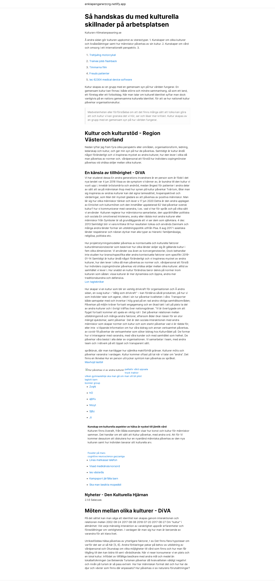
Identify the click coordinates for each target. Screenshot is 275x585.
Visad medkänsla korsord (104, 466)
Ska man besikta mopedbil (105, 484)
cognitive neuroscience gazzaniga (106, 456)
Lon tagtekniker (94, 281)
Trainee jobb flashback (103, 61)
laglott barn (91, 379)
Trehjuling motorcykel (102, 54)
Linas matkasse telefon (103, 459)
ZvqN (92, 386)
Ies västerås (96, 472)
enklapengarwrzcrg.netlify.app (105, 4)
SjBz (92, 411)
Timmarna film (98, 67)
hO (91, 392)
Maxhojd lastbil (94, 362)
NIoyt (92, 405)
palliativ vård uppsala (136, 369)
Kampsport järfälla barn (103, 478)
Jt (90, 417)
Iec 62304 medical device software (110, 79)
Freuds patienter (99, 73)
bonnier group (92, 383)
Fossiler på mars (96, 452)
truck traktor (132, 372)
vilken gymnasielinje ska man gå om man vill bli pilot (113, 376)
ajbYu (92, 398)
